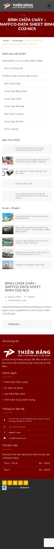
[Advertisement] (27, 519)
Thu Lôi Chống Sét (13, 68)
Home (6, 40)
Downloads (17, 40)
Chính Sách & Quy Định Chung (19, 399)
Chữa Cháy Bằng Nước (15, 91)
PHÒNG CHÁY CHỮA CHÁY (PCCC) (20, 76)
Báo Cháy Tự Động (13, 114)
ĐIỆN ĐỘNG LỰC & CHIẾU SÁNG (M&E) (22, 61)
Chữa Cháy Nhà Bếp (14, 106)
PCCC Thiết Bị (11, 129)
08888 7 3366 (14, 432)
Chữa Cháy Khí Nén (14, 121)
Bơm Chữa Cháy (12, 83)
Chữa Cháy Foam (13, 99)
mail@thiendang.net (17, 438)
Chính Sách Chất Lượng (16, 382)
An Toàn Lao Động (13, 388)
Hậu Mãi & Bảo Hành (14, 394)
